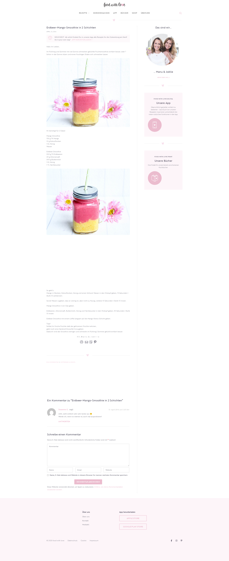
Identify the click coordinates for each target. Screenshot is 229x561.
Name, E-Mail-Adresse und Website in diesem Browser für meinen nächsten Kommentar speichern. (89, 475)
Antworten (64, 421)
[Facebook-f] (171, 541)
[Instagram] (176, 541)
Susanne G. (63, 409)
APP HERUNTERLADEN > (82, 39)
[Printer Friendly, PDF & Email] (86, 342)
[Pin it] (94, 342)
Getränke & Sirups (68, 362)
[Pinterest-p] (181, 541)
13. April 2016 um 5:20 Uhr (119, 409)
